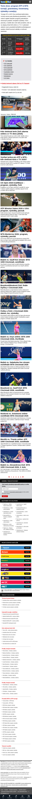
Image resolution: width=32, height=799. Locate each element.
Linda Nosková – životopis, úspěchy (10, 666)
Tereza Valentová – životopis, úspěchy (10, 673)
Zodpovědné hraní (26, 767)
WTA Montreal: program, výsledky (9, 716)
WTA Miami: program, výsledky (9, 709)
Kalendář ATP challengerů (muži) (9, 623)
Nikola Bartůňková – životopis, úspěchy (11, 677)
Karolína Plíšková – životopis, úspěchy (10, 657)
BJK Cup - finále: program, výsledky (10, 750)
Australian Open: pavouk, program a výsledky (12, 600)
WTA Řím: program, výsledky (8, 714)
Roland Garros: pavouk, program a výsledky (11, 602)
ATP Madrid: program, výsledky (9, 729)
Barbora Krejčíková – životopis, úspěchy (11, 653)
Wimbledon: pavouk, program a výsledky (11, 604)
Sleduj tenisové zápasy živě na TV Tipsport (15, 83)
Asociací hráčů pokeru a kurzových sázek (15, 769)
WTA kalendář (8, 67)
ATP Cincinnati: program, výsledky (10, 736)
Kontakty (6, 789)
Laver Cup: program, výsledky (9, 754)
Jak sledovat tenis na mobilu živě (9, 643)
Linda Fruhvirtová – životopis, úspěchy (10, 661)
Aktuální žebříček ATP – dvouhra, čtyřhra (11, 620)
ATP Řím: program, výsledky (8, 732)
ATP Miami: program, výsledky (9, 725)
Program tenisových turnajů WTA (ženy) (11, 614)
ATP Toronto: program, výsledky (9, 734)
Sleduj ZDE (19, 43)
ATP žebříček (8, 65)
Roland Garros (8, 74)
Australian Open (9, 72)
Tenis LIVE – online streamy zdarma (10, 630)
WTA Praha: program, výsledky (9, 705)
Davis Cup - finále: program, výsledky (10, 752)
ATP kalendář (8, 63)
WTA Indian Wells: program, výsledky (10, 707)
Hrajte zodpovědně (4, 772)
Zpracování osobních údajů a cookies (8, 791)
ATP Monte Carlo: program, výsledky (10, 727)
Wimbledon (7, 76)
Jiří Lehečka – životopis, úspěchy (9, 686)
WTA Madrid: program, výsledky (9, 711)
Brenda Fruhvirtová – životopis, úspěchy (11, 670)
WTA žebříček (8, 70)
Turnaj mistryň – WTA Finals (8, 700)
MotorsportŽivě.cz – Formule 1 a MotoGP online (7, 517)
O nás (2, 789)
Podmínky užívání (22, 789)
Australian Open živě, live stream (9, 632)
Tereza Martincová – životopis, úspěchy (11, 668)
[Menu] (30, 2)
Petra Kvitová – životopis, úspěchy (10, 650)
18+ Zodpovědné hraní (22, 791)
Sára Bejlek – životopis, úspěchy (9, 675)
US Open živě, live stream (8, 639)
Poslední (23, 477)
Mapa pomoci (8, 784)
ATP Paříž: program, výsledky (9, 740)
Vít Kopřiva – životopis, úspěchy (9, 691)
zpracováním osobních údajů (16, 492)
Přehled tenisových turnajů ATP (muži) (10, 618)
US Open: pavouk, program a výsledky (10, 607)
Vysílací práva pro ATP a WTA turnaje (10, 641)
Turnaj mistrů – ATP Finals (8, 703)
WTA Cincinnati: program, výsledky (10, 718)
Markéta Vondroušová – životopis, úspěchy (11, 659)
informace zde (27, 777)
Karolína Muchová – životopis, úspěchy (11, 655)
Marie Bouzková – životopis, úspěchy (10, 664)
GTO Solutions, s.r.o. (5, 793)
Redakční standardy (13, 789)
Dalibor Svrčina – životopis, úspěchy (10, 693)
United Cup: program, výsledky (9, 748)
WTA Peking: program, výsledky (9, 720)
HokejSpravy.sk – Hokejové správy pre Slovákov (7, 533)
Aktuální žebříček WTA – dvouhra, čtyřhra (11, 616)
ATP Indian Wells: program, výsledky (10, 723)
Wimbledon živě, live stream (8, 636)
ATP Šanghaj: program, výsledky (9, 738)
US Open (7, 78)
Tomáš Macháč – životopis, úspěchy (10, 684)
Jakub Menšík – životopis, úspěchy (10, 689)
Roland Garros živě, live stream (9, 634)
